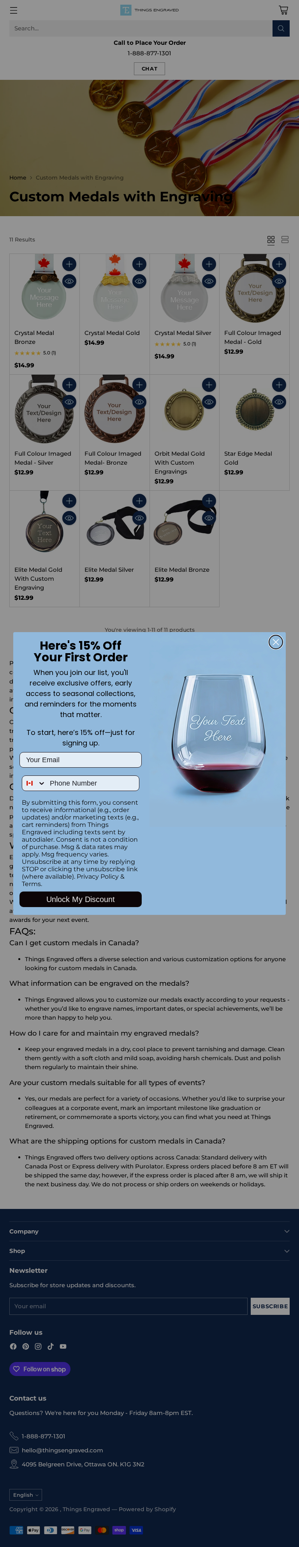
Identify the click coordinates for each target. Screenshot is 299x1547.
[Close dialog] (276, 642)
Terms (31, 884)
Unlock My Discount (80, 899)
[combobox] (34, 783)
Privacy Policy (98, 876)
